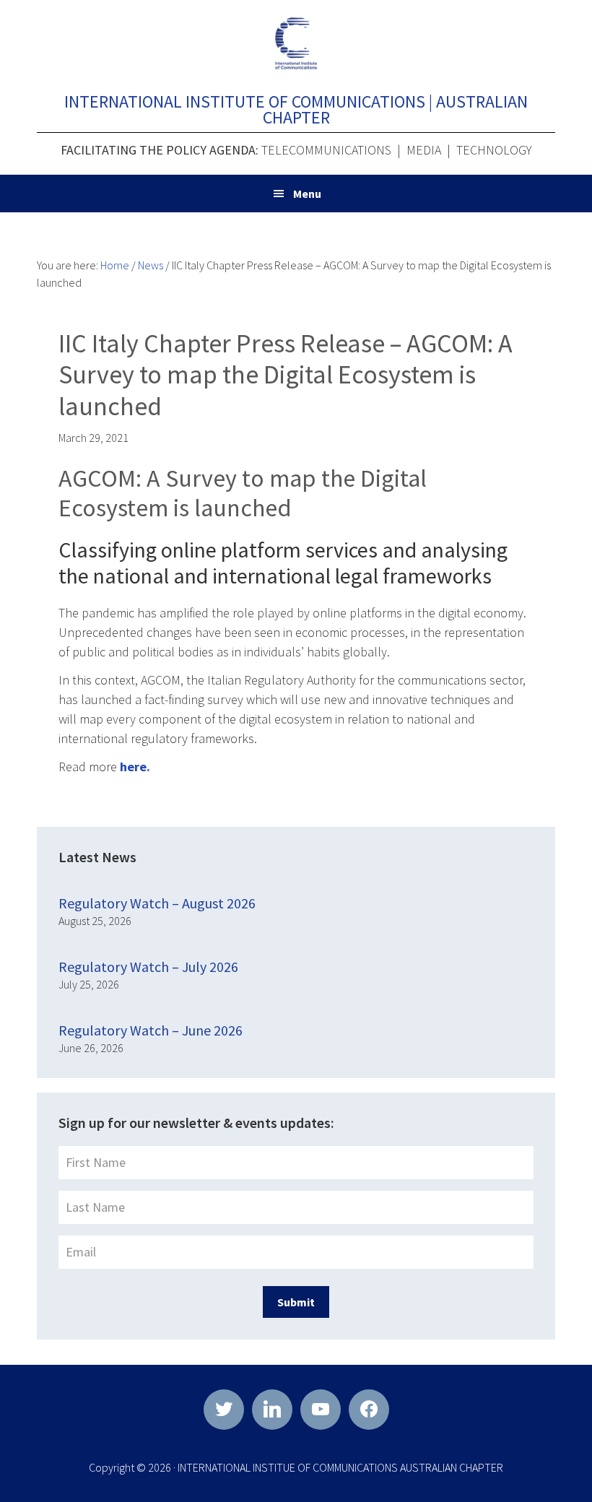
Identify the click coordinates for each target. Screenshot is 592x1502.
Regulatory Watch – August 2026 (157, 903)
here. (135, 766)
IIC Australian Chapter (296, 43)
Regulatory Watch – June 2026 (150, 1030)
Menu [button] (307, 193)
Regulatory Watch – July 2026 (148, 967)
